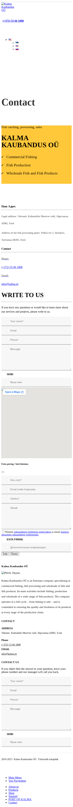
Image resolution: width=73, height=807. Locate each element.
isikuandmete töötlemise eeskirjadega (32, 532)
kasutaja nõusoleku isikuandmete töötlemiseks (35, 533)
